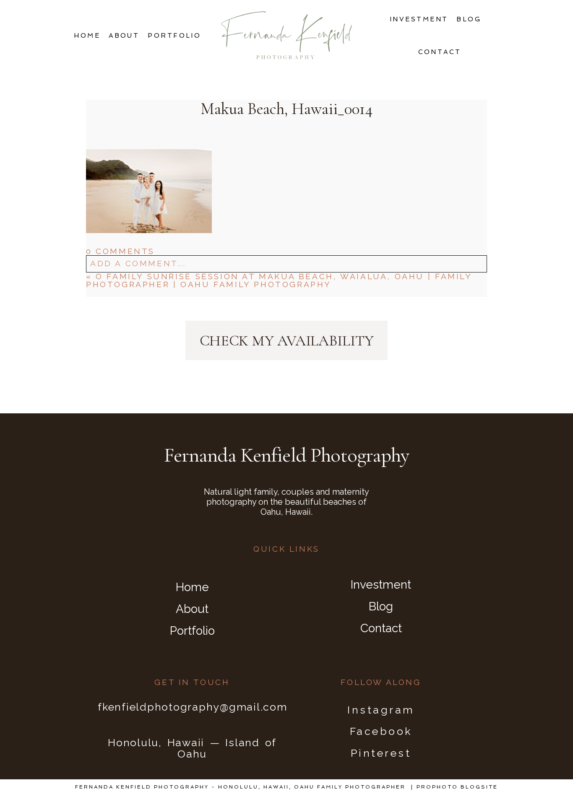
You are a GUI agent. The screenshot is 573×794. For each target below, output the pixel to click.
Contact (439, 52)
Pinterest (381, 753)
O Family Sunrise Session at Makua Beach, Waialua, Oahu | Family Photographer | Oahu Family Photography (279, 280)
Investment (419, 19)
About (124, 35)
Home (87, 35)
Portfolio (174, 35)
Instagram (380, 709)
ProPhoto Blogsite (457, 787)
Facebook (381, 731)
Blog (468, 19)
